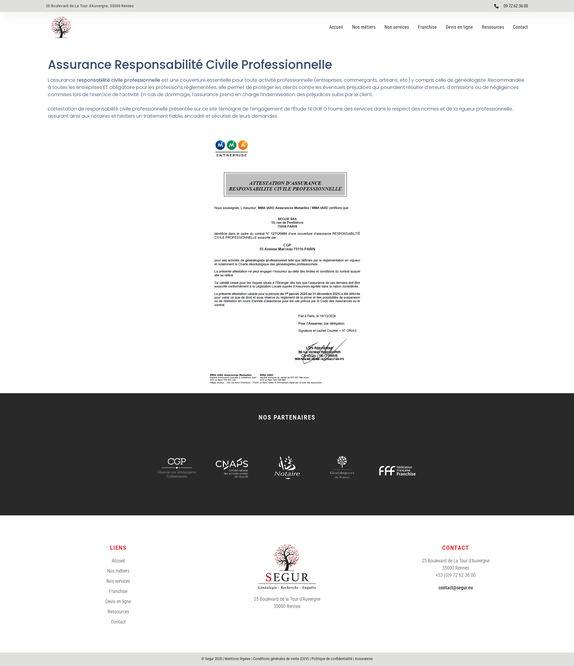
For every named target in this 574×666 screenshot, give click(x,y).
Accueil (336, 27)
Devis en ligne (459, 27)
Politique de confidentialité (332, 658)
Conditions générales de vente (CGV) (281, 658)
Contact (520, 27)
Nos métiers (363, 27)
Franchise (427, 27)
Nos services (396, 27)
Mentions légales (238, 658)
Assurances (364, 658)
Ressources (493, 27)
